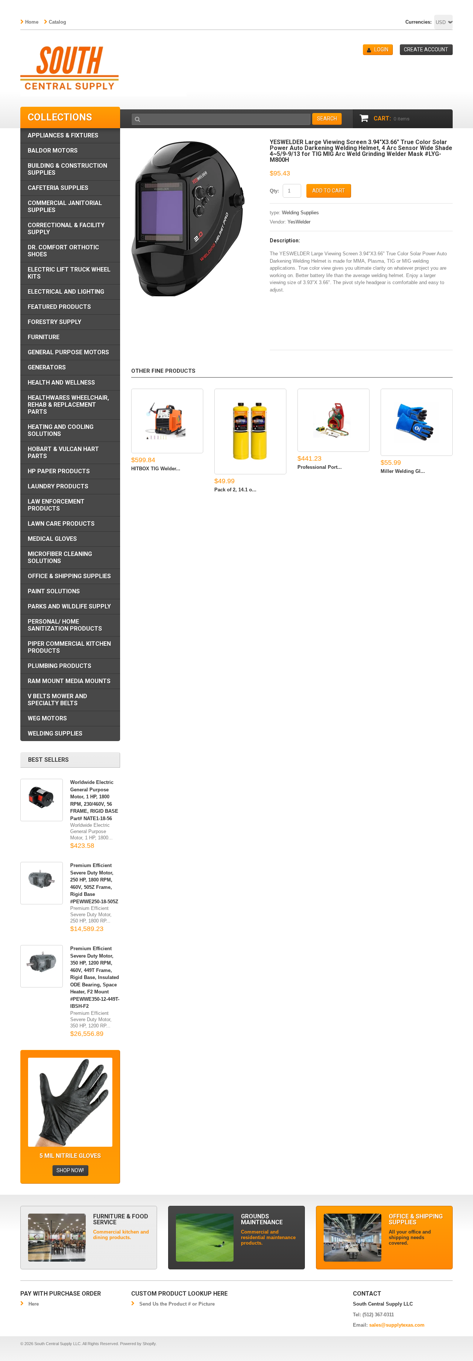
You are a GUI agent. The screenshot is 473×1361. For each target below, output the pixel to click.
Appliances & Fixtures (63, 135)
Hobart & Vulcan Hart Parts (63, 453)
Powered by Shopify (138, 1343)
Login (381, 49)
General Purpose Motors (68, 352)
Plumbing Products (59, 665)
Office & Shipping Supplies (69, 576)
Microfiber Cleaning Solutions (60, 557)
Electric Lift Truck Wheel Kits (69, 273)
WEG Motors (47, 718)
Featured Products (59, 306)
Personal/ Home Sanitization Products (65, 625)
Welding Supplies (300, 212)
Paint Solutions (54, 591)
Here (33, 1304)
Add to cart (328, 191)
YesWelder (298, 222)
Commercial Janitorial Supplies (65, 206)
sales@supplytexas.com (397, 1325)
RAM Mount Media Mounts (69, 681)
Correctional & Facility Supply (66, 229)
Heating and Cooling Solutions (60, 430)
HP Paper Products (59, 471)
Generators (47, 367)
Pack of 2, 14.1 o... (235, 489)
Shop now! (70, 1170)
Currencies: (418, 22)
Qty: (274, 191)
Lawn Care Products (61, 523)
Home (31, 22)
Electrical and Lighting (66, 291)
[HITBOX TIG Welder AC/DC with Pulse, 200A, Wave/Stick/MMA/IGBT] (167, 421)
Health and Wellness (61, 382)
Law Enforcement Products (56, 505)
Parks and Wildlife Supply (69, 606)
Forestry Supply (54, 321)
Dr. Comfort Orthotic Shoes (63, 251)
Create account (426, 49)
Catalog (57, 22)
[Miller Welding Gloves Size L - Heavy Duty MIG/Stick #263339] (417, 422)
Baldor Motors (53, 150)
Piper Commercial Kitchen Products (69, 647)
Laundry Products (58, 486)
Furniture (43, 337)
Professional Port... (319, 467)
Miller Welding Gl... (403, 471)
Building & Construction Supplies (67, 169)
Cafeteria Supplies (58, 187)
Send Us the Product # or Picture (177, 1304)
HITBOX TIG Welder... (155, 468)
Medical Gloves (52, 538)
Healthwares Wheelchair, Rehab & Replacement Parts (68, 404)
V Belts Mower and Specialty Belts (57, 700)
